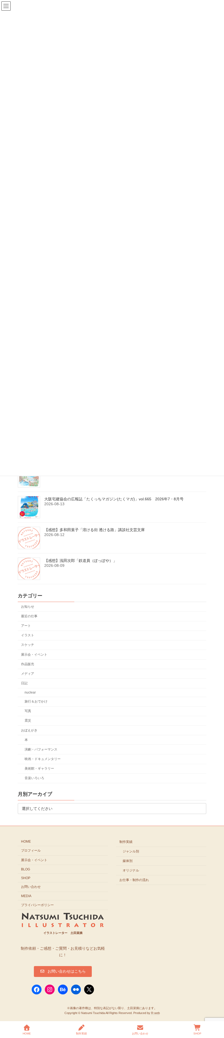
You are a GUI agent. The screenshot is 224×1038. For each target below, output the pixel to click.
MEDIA (26, 896)
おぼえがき (29, 730)
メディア (27, 674)
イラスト (27, 635)
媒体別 (127, 861)
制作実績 (125, 842)
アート (26, 626)
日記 (24, 683)
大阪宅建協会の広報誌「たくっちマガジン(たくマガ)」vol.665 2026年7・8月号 (114, 499)
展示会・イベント (34, 654)
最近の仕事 (29, 616)
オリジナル (131, 870)
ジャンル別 (131, 851)
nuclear (30, 692)
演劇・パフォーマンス (41, 749)
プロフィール (31, 850)
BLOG (25, 869)
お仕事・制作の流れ (134, 880)
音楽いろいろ (34, 778)
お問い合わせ (31, 887)
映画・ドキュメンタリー (43, 759)
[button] (63, 971)
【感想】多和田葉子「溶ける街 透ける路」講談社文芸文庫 (94, 530)
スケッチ (27, 645)
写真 (28, 711)
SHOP (25, 878)
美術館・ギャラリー (39, 768)
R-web (155, 1012)
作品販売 (27, 664)
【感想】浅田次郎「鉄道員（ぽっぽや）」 (80, 561)
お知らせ (27, 607)
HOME (26, 841)
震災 (28, 721)
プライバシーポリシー (37, 905)
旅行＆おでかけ (36, 702)
